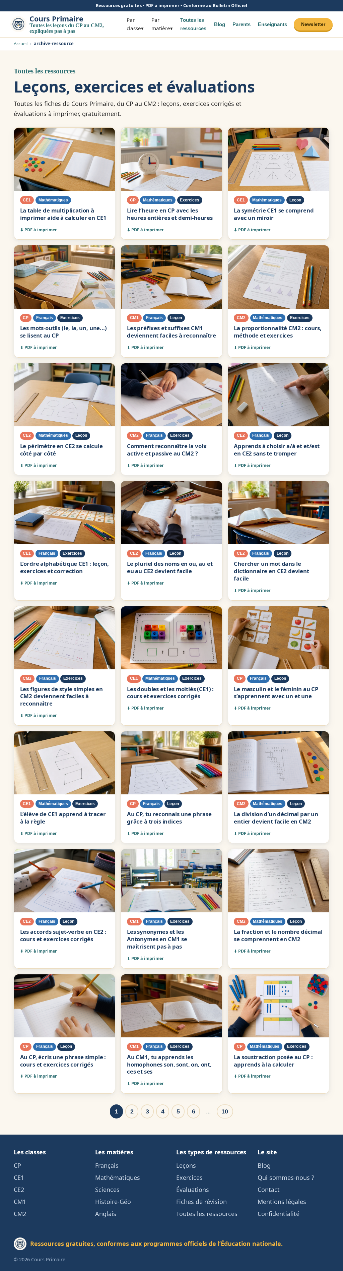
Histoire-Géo (113, 1202)
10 (224, 1111)
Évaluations (192, 1190)
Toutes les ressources (193, 24)
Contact (269, 1190)
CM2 (20, 1214)
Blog (219, 24)
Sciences (107, 1190)
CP (17, 1165)
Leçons (186, 1165)
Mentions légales (282, 1202)
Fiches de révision (201, 1202)
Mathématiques (117, 1177)
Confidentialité (278, 1214)
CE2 (19, 1190)
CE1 (19, 1177)
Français (107, 1165)
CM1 (20, 1202)
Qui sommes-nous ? (286, 1177)
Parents (241, 24)
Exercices (189, 1177)
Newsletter (313, 24)
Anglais (105, 1214)
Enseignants (272, 24)
